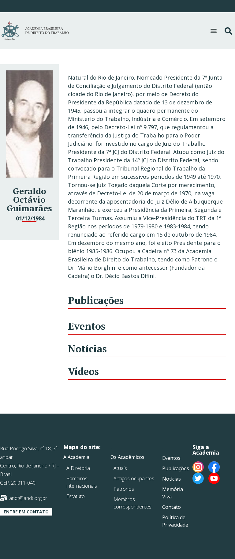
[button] (213, 30)
